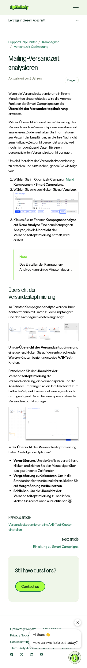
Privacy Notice (20, 635)
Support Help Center (22, 42)
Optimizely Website (23, 629)
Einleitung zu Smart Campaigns (56, 546)
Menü (70, 179)
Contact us (30, 586)
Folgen (71, 80)
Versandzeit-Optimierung (31, 46)
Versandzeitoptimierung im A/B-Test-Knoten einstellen (40, 527)
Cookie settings (20, 641)
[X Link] (22, 655)
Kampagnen (50, 42)
